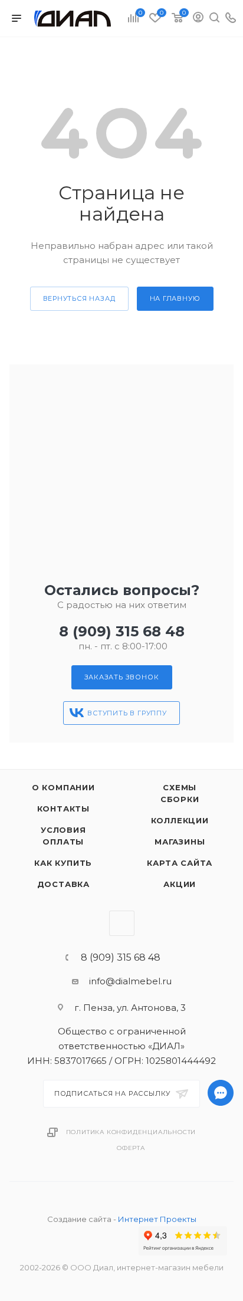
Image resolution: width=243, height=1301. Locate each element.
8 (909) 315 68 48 (122, 631)
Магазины (180, 841)
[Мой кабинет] (198, 18)
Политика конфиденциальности (131, 1132)
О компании (63, 787)
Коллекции (180, 820)
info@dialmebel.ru (130, 981)
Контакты (63, 808)
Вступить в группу (127, 713)
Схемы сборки (179, 793)
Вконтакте (121, 923)
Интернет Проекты (157, 1219)
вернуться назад (79, 298)
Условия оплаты (63, 835)
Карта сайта (179, 863)
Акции (179, 884)
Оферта (131, 1148)
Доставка (63, 884)
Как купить (63, 863)
